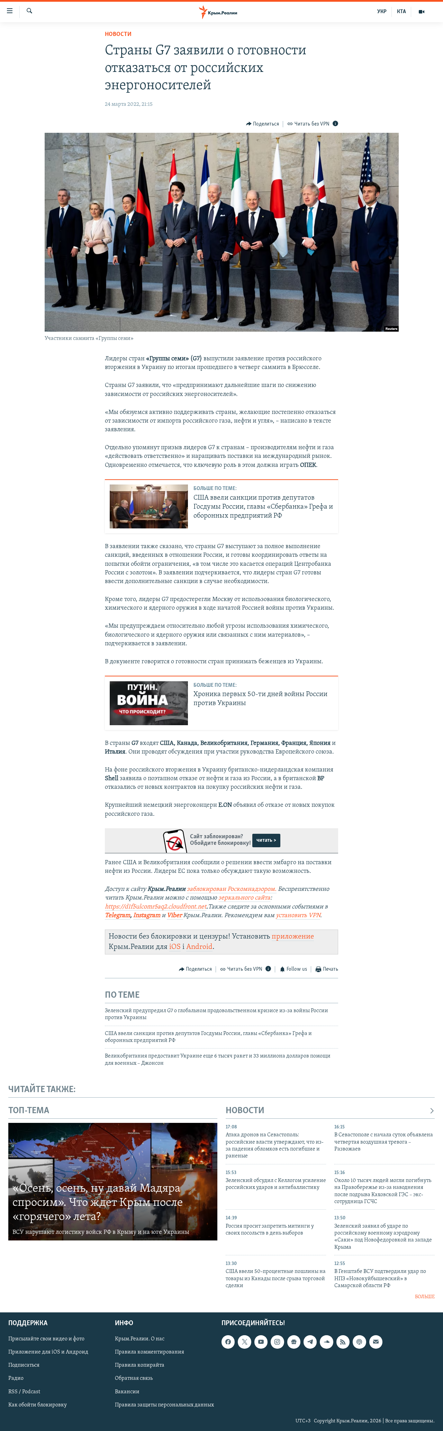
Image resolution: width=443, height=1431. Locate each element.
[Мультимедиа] (421, 12)
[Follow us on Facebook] (228, 1341)
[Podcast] (359, 1341)
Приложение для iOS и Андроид (48, 1352)
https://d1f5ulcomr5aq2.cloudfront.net (155, 907)
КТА (401, 12)
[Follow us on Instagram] (277, 1341)
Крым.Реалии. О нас (139, 1339)
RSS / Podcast (24, 1392)
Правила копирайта (139, 1365)
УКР (382, 12)
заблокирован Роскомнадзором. (232, 889)
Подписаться (23, 1365)
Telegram (117, 916)
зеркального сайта (244, 898)
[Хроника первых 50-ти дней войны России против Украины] (149, 703)
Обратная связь (134, 1378)
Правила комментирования (149, 1352)
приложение (293, 936)
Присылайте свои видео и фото (46, 1339)
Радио (16, 1378)
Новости (118, 34)
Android (199, 947)
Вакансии (127, 1392)
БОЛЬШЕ (425, 1297)
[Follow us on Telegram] (310, 1341)
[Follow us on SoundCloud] (326, 1341)
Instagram (146, 916)
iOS (175, 947)
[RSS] (343, 1341)
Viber (175, 916)
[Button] (262, 124)
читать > (266, 840)
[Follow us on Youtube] (261, 1341)
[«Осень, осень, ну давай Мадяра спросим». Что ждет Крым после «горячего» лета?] (112, 1181)
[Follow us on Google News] (293, 1341)
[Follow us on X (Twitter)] (244, 1341)
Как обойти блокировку (37, 1405)
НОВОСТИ (245, 1111)
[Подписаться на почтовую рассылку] (375, 1341)
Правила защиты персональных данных (164, 1405)
